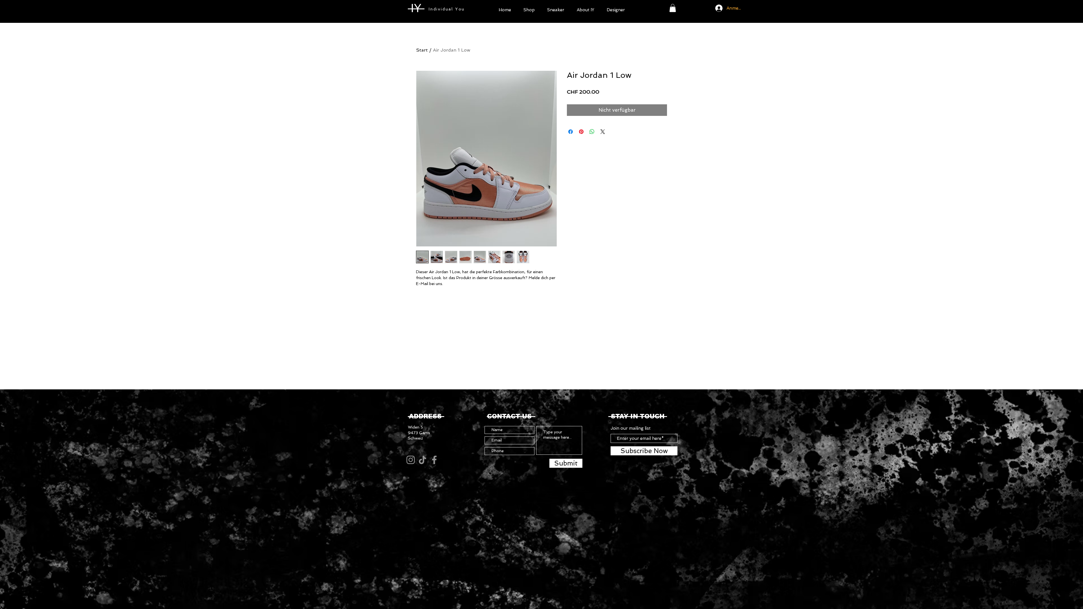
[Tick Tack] (422, 459)
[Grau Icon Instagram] (410, 459)
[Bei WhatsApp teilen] (592, 131)
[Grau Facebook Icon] (434, 459)
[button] (529, 9)
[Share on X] (602, 131)
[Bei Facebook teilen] (570, 131)
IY (416, 8)
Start (422, 50)
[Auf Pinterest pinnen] (581, 131)
